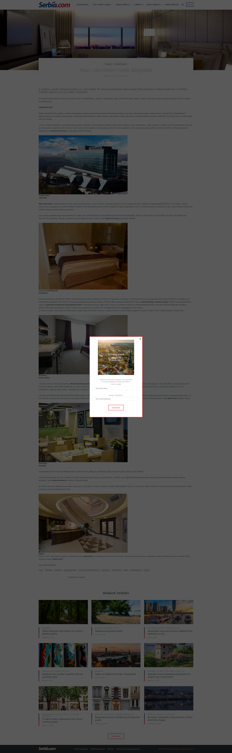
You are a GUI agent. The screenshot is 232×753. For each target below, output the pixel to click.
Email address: (116, 395)
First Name (116, 384)
